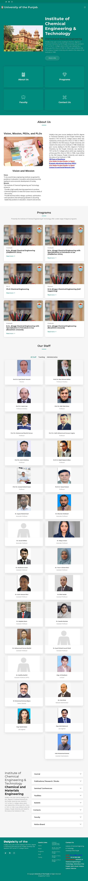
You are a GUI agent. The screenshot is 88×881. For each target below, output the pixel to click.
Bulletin (37, 803)
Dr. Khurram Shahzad (61, 513)
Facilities (37, 796)
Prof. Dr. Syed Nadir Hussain (21, 379)
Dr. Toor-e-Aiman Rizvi (62, 567)
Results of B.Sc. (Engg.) (56, 852)
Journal (37, 774)
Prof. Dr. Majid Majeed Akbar (62, 460)
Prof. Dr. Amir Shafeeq (22, 460)
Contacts (37, 810)
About (40, 848)
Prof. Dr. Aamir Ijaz (22, 406)
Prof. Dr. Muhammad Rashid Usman (22, 433)
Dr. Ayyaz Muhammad (22, 513)
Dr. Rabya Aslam (62, 540)
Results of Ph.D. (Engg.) (56, 860)
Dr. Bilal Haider (62, 594)
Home (40, 845)
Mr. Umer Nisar (62, 700)
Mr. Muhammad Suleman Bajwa (21, 701)
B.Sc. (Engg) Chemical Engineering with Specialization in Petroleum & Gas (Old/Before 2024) (64, 252)
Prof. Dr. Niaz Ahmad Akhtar (62, 379)
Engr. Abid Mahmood (62, 726)
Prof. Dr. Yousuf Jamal (62, 487)
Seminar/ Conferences (43, 788)
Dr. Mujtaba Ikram (21, 621)
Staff (39, 854)
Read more (10, 256)
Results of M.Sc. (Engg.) (56, 856)
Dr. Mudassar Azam (22, 567)
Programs (64, 79)
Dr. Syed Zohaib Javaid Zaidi (62, 648)
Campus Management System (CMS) (56, 843)
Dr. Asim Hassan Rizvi (21, 594)
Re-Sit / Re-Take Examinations (56, 848)
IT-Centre (47, 876)
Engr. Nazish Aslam (21, 727)
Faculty (23, 102)
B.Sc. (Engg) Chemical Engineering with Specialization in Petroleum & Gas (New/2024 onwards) (22, 328)
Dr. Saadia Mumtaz (62, 621)
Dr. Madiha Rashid (21, 675)
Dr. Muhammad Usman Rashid (21, 648)
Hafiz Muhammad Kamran (62, 753)
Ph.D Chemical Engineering (17, 289)
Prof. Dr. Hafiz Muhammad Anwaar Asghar (62, 433)
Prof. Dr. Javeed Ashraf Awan (22, 487)
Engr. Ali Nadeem (62, 675)
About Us (23, 79)
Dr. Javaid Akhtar (21, 540)
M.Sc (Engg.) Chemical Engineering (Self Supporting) (64, 290)
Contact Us (65, 102)
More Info (52, 58)
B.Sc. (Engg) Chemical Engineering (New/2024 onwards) (62, 327)
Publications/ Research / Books (46, 781)
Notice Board (39, 824)
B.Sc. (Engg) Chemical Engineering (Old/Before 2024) (20, 251)
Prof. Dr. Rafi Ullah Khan (62, 406)
